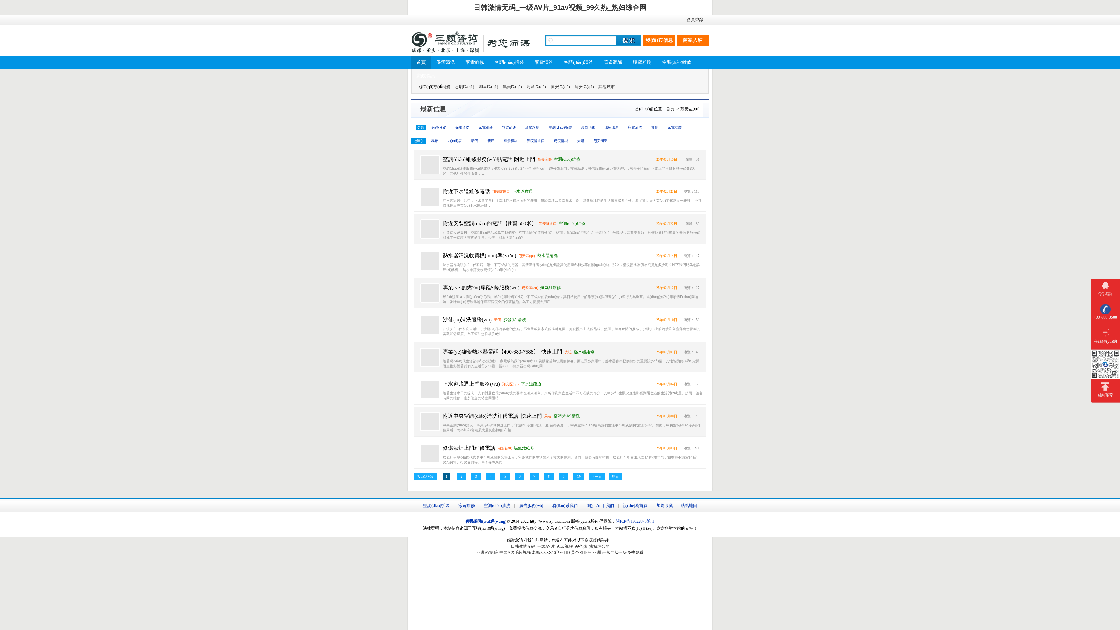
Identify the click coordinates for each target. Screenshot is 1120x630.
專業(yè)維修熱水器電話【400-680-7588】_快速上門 (502, 352)
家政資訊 (425, 75)
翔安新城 (561, 141)
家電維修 (475, 62)
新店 (474, 141)
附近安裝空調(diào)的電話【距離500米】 (490, 223)
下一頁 (597, 477)
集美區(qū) (512, 87)
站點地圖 (689, 505)
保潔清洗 (445, 62)
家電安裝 (675, 127)
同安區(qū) (560, 87)
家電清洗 (544, 62)
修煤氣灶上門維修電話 (469, 448)
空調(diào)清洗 (578, 62)
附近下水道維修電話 (466, 191)
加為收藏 (665, 505)
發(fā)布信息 (659, 40)
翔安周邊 (601, 141)
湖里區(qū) (488, 87)
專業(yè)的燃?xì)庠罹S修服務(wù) (481, 287)
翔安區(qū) (584, 87)
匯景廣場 (511, 141)
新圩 (490, 141)
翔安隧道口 (536, 141)
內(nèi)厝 (454, 141)
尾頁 (615, 477)
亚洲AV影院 (487, 552)
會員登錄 (695, 20)
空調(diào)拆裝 (509, 62)
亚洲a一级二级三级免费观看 (618, 552)
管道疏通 (613, 62)
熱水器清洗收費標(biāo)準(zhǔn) (479, 255)
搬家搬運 (612, 127)
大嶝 (580, 141)
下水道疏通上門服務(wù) (471, 384)
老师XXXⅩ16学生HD (551, 552)
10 (579, 477)
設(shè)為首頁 (635, 505)
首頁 (421, 62)
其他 (654, 127)
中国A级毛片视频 (515, 552)
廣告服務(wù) (531, 505)
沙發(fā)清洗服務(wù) (467, 320)
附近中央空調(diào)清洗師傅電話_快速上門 (492, 416)
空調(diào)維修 (677, 62)
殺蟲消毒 (588, 127)
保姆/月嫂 (438, 127)
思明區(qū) (464, 87)
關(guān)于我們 (600, 505)
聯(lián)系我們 (565, 505)
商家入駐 (693, 40)
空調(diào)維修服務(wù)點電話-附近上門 (489, 159)
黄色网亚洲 (581, 552)
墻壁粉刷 (642, 62)
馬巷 (434, 141)
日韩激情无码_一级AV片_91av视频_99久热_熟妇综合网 (560, 7)
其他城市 (606, 87)
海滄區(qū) (536, 87)
